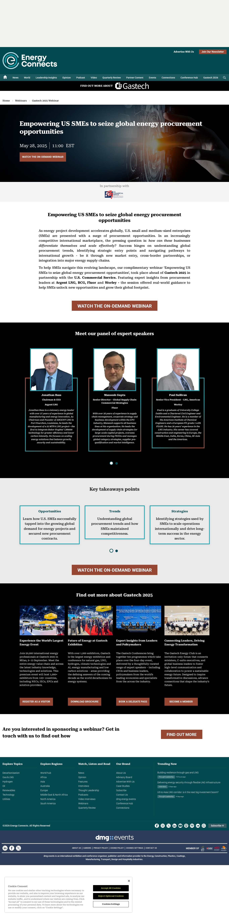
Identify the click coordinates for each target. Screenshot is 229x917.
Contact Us (122, 794)
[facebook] (157, 826)
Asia (42, 781)
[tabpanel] (178, 398)
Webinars (21, 100)
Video (94, 77)
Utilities (6, 799)
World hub (45, 773)
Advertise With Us (184, 51)
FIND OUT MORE (182, 734)
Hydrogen (8, 781)
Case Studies (123, 786)
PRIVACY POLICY (101, 848)
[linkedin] (174, 826)
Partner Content (134, 77)
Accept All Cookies (111, 888)
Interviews (83, 786)
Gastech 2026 (210, 77)
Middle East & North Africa (54, 794)
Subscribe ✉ (217, 825)
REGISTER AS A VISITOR (36, 701)
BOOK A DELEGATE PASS (133, 701)
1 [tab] (111, 463)
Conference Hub (189, 77)
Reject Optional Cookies (111, 896)
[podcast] (186, 826)
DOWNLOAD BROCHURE (84, 701)
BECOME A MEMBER (181, 701)
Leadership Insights (46, 77)
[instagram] (163, 826)
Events (152, 77)
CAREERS (87, 848)
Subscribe (121, 790)
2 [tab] (116, 463)
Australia (45, 786)
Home (6, 100)
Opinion (66, 77)
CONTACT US (151, 848)
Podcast (80, 77)
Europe (44, 790)
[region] (68, 894)
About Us (121, 773)
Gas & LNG (8, 777)
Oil (4, 786)
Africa (43, 777)
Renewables (9, 790)
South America (48, 803)
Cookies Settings (134, 848)
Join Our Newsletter (213, 51)
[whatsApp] (204, 826)
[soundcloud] (198, 826)
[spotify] (192, 826)
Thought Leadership (88, 790)
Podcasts (83, 794)
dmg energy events (126, 799)
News (15, 77)
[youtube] (180, 826)
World (27, 77)
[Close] (129, 881)
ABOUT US (76, 848)
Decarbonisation (11, 773)
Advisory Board (124, 777)
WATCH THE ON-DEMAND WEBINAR (43, 156)
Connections (168, 77)
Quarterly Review (111, 77)
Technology (8, 794)
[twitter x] (168, 826)
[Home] (5, 77)
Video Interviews (86, 799)
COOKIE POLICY (117, 848)
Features (83, 781)
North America (47, 799)
